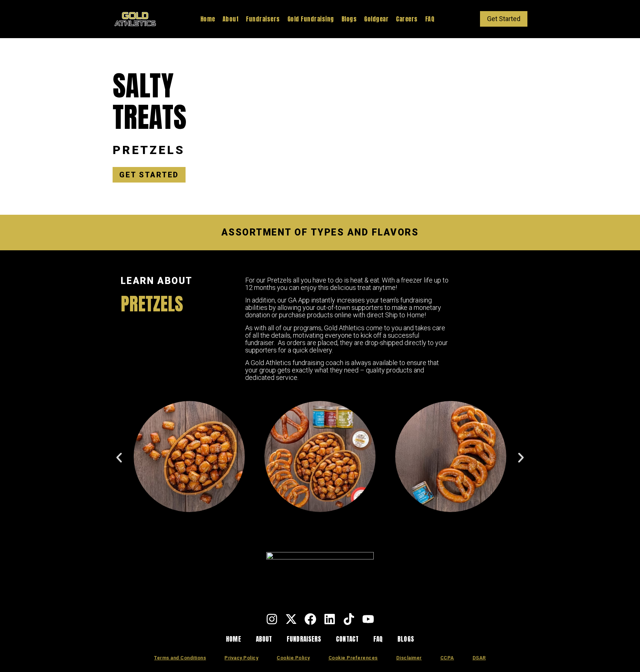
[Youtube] (368, 619)
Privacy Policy (241, 658)
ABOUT (264, 639)
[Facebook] (310, 619)
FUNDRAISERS (304, 639)
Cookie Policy (293, 658)
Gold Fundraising (310, 18)
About (231, 18)
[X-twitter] (291, 619)
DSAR (479, 658)
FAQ (430, 18)
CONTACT (347, 639)
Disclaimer (409, 658)
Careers (407, 18)
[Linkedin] (329, 619)
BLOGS (405, 639)
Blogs (349, 18)
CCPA (447, 658)
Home (207, 18)
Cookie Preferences (353, 658)
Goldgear (376, 18)
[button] (119, 457)
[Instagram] (271, 619)
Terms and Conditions (180, 658)
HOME (233, 639)
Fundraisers (263, 18)
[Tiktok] (349, 619)
